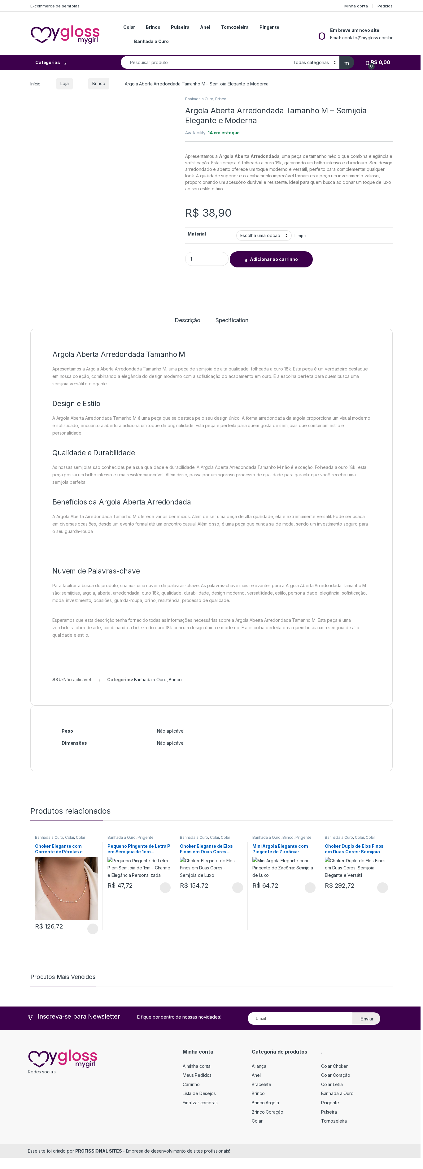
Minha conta (356, 5)
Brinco (153, 27)
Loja (64, 83)
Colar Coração (335, 1075)
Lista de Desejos (199, 1093)
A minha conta (197, 1066)
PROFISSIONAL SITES (99, 1151)
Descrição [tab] (187, 320)
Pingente (269, 27)
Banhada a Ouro (151, 41)
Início (35, 83)
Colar (129, 27)
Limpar (300, 235)
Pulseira (180, 27)
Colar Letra (332, 1084)
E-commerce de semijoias (55, 5)
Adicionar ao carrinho (274, 259)
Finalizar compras (200, 1102)
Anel (205, 27)
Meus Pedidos (197, 1075)
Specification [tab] (232, 320)
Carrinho (191, 1084)
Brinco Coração (267, 1112)
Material (197, 233)
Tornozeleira (235, 27)
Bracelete (261, 1084)
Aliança (259, 1066)
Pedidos (385, 5)
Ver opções (90, 929)
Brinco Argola (265, 1102)
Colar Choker (334, 1066)
